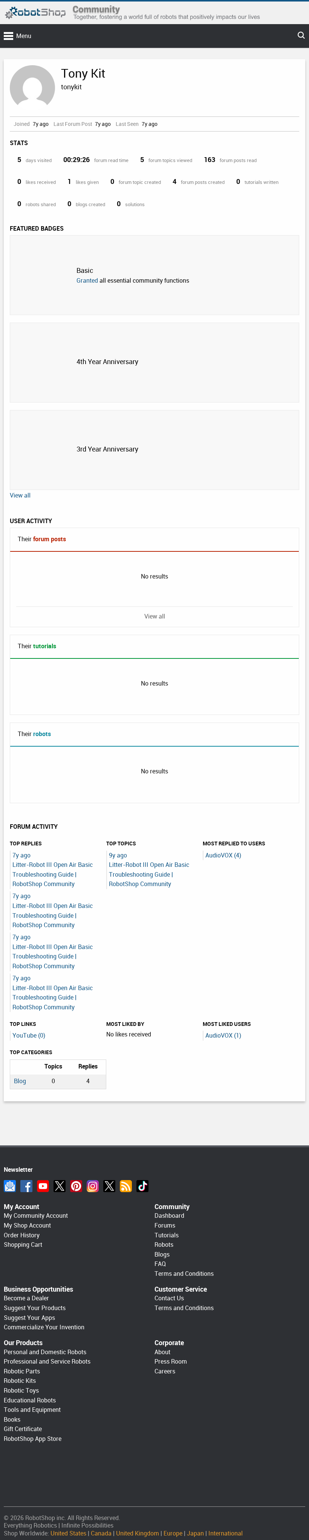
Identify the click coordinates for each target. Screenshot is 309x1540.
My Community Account (36, 1215)
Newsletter (10, 1186)
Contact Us (169, 1298)
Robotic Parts (22, 1371)
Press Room (170, 1361)
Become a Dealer (26, 1298)
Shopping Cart (23, 1244)
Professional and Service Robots (47, 1361)
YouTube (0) (28, 1035)
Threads (109, 1186)
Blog (20, 1081)
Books (12, 1419)
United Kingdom (137, 1533)
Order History (22, 1235)
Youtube (43, 1186)
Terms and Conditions (184, 1273)
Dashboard (169, 1215)
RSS (126, 1186)
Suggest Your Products (35, 1308)
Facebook (26, 1186)
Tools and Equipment (32, 1409)
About (162, 1352)
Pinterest (76, 1186)
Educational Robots (30, 1400)
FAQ (160, 1264)
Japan (195, 1533)
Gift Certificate (23, 1429)
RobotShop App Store (32, 1438)
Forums (164, 1225)
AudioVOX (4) (223, 855)
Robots (163, 1244)
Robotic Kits (20, 1380)
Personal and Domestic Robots (45, 1352)
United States (68, 1533)
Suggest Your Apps (29, 1317)
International (225, 1533)
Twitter (60, 1186)
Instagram (93, 1186)
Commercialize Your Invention (44, 1327)
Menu (23, 36)
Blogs (162, 1254)
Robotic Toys (21, 1390)
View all (20, 495)
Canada (101, 1533)
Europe (173, 1533)
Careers (164, 1371)
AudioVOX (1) (223, 1035)
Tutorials (166, 1235)
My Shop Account (27, 1225)
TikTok (142, 1186)
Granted (87, 280)
